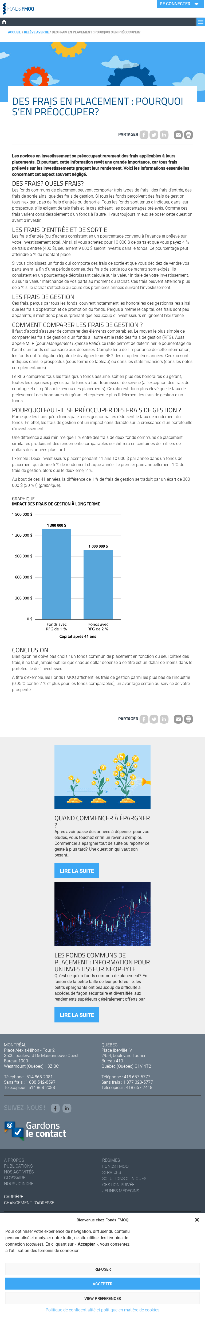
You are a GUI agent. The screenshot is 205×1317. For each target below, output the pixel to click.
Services (111, 1172)
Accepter (102, 1283)
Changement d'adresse (29, 1202)
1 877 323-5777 (138, 1082)
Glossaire (14, 1177)
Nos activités (19, 1172)
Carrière (13, 1196)
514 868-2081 (39, 1076)
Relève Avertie (36, 32)
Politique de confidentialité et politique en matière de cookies (102, 1309)
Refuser (102, 1269)
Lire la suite (77, 870)
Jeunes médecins (120, 1190)
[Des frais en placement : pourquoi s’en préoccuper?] (154, 134)
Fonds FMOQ (115, 1166)
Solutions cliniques (124, 1178)
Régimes (111, 1160)
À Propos (14, 1160)
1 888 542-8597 (41, 1082)
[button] (197, 1219)
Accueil (14, 32)
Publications (18, 1166)
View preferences (102, 1298)
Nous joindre (18, 1183)
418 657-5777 (137, 1076)
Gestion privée (118, 1184)
